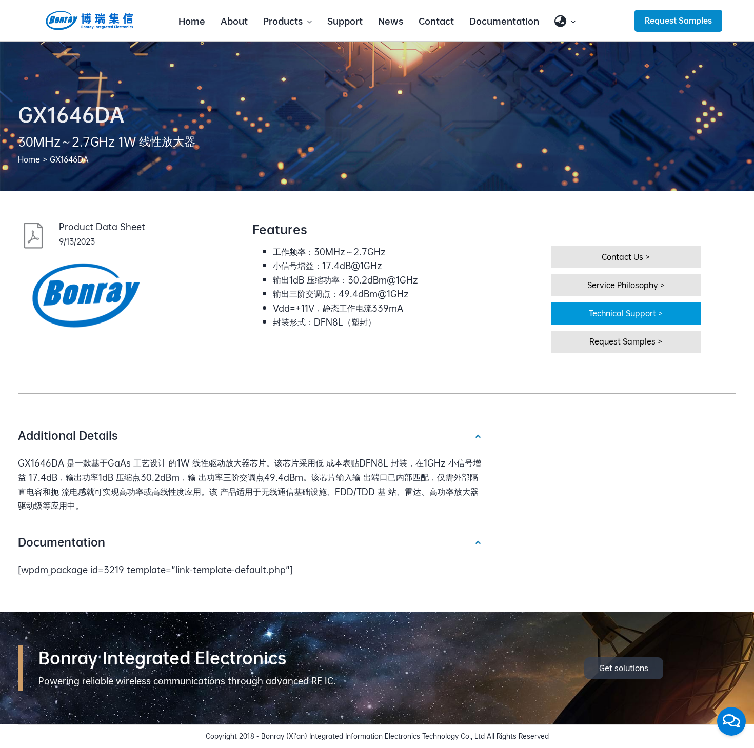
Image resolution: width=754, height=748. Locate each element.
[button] (250, 435)
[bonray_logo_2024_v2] (89, 14)
